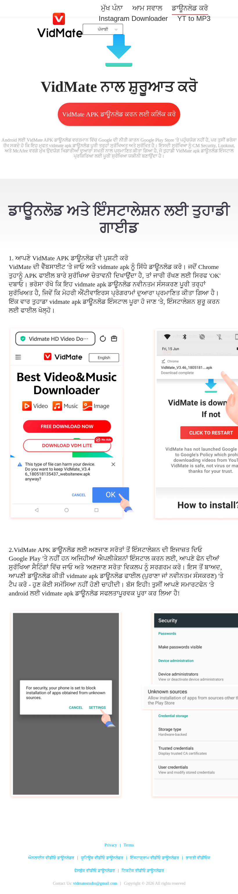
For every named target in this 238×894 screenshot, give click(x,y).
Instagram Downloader (133, 18)
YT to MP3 (193, 18)
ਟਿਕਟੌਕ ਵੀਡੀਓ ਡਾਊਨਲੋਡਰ (143, 870)
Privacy (110, 845)
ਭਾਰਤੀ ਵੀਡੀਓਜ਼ (198, 858)
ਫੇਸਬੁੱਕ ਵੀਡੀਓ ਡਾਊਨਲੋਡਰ (94, 870)
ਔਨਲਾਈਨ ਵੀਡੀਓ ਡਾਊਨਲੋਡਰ (51, 858)
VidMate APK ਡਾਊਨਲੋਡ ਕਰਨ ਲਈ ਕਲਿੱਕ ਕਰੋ (119, 114)
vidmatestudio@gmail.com (95, 883)
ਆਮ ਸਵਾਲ (147, 8)
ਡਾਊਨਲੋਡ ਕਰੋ (190, 8)
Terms (129, 845)
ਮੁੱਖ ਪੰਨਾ (112, 8)
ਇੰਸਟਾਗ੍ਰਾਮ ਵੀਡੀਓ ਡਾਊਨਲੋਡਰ (154, 858)
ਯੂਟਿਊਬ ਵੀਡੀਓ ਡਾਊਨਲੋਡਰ (102, 858)
